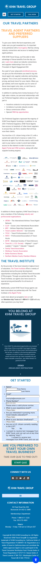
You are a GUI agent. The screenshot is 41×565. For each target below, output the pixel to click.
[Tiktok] (24, 478)
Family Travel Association (14, 249)
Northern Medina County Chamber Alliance (20, 256)
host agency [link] (23, 48)
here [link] (26, 297)
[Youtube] (20, 478)
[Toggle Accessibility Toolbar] (35, 559)
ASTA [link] (7, 241)
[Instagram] (17, 478)
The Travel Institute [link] (18, 269)
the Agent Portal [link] (15, 293)
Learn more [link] (9, 62)
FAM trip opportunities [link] (20, 112)
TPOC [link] (7, 233)
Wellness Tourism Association (16, 251)
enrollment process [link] (29, 71)
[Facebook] (13, 478)
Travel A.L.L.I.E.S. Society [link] (14, 243)
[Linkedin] (28, 478)
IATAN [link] (7, 221)
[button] (4, 14)
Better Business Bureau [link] (14, 254)
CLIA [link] (7, 226)
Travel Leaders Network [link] (14, 231)
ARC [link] (6, 228)
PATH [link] (7, 236)
